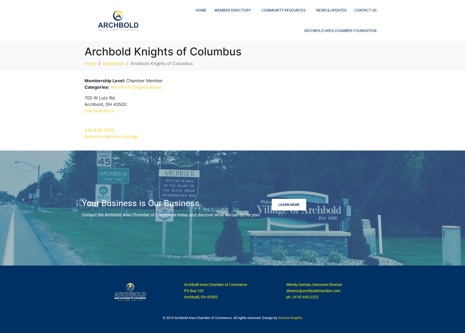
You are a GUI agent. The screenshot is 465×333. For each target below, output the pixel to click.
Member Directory (232, 10)
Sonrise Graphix (290, 318)
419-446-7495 (99, 130)
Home (201, 10)
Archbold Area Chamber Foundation (340, 30)
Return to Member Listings (111, 136)
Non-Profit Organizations (135, 87)
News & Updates (331, 10)
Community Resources (283, 10)
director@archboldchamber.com (313, 291)
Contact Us (365, 10)
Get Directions (99, 110)
